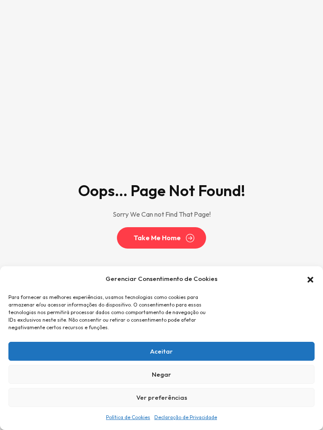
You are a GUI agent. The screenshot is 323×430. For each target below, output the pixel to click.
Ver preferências (161, 397)
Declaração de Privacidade (185, 417)
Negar (161, 374)
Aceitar (161, 351)
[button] (310, 279)
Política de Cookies (128, 417)
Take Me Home (157, 237)
